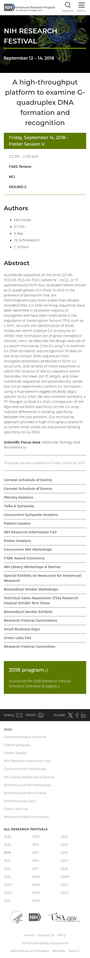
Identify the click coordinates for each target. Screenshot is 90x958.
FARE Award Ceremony (24, 558)
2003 (36, 893)
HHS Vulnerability (45, 943)
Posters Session (17, 523)
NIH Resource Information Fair (30, 532)
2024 (64, 836)
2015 (7, 860)
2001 (7, 900)
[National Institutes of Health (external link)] (35, 917)
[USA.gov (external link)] (64, 917)
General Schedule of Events (28, 480)
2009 (36, 877)
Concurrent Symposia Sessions (31, 515)
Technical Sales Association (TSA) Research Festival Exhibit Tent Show (41, 600)
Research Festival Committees (30, 620)
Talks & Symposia (19, 506)
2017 (35, 852)
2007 (8, 885)
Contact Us (45, 935)
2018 (28, 670)
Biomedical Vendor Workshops (31, 589)
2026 (8, 729)
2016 (64, 852)
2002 (64, 893)
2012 (7, 869)
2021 (35, 844)
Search (74, 951)
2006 (36, 885)
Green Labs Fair (17, 638)
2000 (36, 900)
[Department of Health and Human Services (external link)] (16, 917)
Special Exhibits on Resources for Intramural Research (42, 578)
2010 (7, 877)
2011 (35, 869)
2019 (64, 844)
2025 (36, 836)
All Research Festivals (26, 829)
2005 (64, 885)
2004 (8, 893)
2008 (65, 877)
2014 (36, 860)
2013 (64, 860)
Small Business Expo (22, 629)
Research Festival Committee (29, 646)
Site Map (59, 951)
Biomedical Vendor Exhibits (28, 612)
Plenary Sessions (18, 497)
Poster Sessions (17, 541)
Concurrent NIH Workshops (28, 549)
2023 (7, 844)
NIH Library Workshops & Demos (32, 567)
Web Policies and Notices (30, 951)
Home (29, 935)
